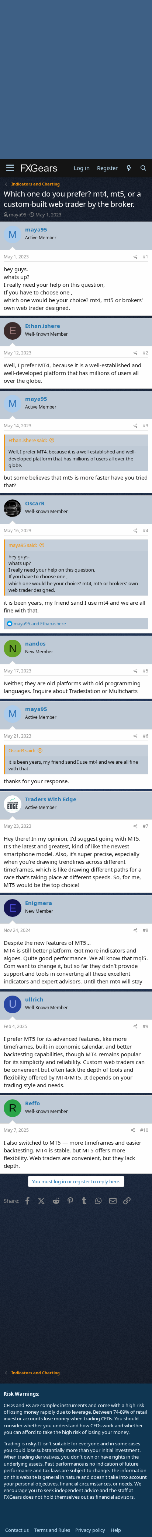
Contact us (17, 1530)
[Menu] (10, 168)
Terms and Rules (52, 1530)
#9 (145, 1026)
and (40, 624)
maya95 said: (22, 545)
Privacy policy (90, 1530)
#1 (145, 257)
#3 (145, 426)
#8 (145, 930)
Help (116, 1530)
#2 (145, 353)
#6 (145, 736)
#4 (145, 530)
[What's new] (128, 168)
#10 (144, 1130)
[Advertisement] (76, 79)
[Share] (135, 257)
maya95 (17, 214)
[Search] (143, 168)
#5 (145, 671)
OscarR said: (21, 750)
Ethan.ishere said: (27, 440)
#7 (145, 826)
